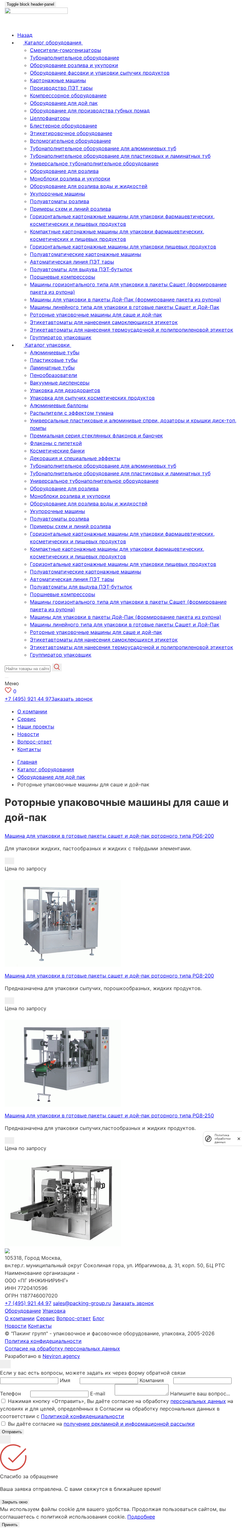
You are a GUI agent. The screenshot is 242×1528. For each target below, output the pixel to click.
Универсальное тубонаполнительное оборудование (94, 163)
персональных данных (198, 1401)
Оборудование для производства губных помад (90, 110)
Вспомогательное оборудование (70, 141)
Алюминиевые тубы (54, 352)
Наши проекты (35, 726)
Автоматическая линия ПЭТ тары (72, 262)
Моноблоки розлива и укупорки (70, 178)
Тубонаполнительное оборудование (74, 57)
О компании (32, 711)
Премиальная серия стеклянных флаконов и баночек (96, 435)
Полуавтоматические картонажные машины (85, 254)
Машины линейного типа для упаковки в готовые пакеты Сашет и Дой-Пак (124, 307)
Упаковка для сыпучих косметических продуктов (92, 398)
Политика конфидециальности (43, 1341)
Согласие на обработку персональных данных (62, 1348)
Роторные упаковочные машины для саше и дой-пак (96, 314)
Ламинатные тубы (52, 367)
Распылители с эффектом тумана (71, 413)
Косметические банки (57, 451)
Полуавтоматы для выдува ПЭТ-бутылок (81, 269)
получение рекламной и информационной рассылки (129, 1424)
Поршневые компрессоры (62, 277)
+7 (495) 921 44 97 (28, 699)
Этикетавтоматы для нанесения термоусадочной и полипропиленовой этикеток (131, 330)
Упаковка (54, 1311)
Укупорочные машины (57, 194)
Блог (98, 1318)
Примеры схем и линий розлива (70, 209)
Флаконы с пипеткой (56, 443)
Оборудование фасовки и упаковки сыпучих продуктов (100, 73)
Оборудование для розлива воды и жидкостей (88, 186)
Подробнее (141, 1517)
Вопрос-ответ (34, 741)
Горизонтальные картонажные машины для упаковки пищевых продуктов (123, 246)
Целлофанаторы (50, 118)
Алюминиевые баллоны (59, 405)
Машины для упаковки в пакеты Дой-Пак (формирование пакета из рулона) (125, 299)
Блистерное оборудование (63, 126)
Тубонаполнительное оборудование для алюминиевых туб (103, 148)
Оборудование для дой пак (64, 103)
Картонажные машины (58, 80)
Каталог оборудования (45, 769)
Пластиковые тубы (54, 360)
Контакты (29, 749)
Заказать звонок (72, 699)
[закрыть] (239, 1138)
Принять (10, 1524)
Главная (27, 762)
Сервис (26, 719)
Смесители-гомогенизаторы (65, 50)
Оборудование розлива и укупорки (74, 65)
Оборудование (23, 1311)
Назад (24, 35)
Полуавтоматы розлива (59, 201)
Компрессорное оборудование (68, 95)
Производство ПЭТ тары (61, 88)
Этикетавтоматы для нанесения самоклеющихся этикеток (104, 322)
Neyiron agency (61, 1356)
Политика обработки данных (223, 1138)
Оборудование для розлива (64, 171)
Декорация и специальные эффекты (75, 458)
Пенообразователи (53, 375)
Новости (28, 734)
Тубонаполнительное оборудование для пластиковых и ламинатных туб (120, 156)
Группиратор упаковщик (60, 337)
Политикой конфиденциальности (82, 1416)
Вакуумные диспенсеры (59, 382)
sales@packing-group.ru (82, 1303)
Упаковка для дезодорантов (65, 390)
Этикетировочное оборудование (71, 133)
